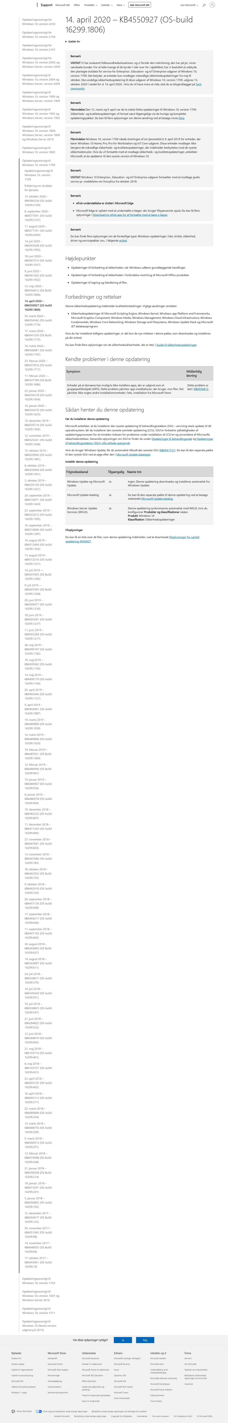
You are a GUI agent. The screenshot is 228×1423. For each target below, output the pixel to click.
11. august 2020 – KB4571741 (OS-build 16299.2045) (38, 230)
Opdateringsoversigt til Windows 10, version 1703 (38, 1281)
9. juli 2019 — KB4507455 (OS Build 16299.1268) (38, 589)
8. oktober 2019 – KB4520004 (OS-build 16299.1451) (38, 470)
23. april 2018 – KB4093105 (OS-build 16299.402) (38, 1083)
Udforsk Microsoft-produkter (23, 1386)
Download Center (55, 1364)
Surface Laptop (17, 1364)
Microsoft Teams (121, 1392)
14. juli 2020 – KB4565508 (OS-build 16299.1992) (38, 245)
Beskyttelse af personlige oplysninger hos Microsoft (196, 1377)
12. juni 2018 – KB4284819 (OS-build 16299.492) (38, 1038)
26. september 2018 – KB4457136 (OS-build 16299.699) (38, 903)
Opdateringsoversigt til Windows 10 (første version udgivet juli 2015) (39, 1325)
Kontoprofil (52, 1358)
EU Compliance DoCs (183, 1416)
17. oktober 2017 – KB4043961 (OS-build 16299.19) (38, 1262)
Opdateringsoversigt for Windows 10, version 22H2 (39, 22)
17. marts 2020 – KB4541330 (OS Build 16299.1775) (38, 335)
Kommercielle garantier (58, 1392)
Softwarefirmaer (157, 1395)
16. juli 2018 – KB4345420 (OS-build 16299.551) (38, 993)
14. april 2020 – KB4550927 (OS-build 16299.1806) (38, 305)
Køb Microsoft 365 (139, 4)
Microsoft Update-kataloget (133, 454)
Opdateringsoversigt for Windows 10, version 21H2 (39, 34)
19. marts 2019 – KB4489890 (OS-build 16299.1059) (38, 724)
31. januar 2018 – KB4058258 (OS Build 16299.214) (38, 1172)
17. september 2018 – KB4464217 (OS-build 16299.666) (38, 918)
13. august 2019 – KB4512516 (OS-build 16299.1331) (38, 559)
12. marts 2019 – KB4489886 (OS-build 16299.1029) (38, 739)
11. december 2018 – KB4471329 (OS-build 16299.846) (38, 828)
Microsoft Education (90, 1358)
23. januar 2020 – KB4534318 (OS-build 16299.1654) (38, 395)
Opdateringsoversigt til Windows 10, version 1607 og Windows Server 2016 (40, 1295)
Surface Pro (16, 1358)
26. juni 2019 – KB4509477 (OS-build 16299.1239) (38, 604)
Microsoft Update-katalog (157, 498)
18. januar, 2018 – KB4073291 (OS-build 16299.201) (38, 1187)
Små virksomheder (122, 1398)
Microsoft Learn (157, 1364)
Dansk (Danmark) (24, 1411)
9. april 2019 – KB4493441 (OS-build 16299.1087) (38, 709)
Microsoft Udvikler (158, 1358)
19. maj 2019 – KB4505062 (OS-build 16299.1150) (38, 664)
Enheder (105, 4)
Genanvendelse (54, 1386)
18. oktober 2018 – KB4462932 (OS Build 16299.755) (38, 873)
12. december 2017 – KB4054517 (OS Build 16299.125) (38, 1217)
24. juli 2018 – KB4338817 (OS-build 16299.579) (38, 978)
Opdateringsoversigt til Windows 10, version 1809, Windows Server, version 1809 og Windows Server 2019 (41, 132)
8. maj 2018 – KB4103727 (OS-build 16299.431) (38, 1068)
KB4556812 (201, 389)
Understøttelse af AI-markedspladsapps (159, 1371)
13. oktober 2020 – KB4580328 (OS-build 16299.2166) (38, 200)
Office (77, 4)
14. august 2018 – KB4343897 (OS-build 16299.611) (38, 963)
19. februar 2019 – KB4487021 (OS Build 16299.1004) (38, 754)
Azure (116, 1369)
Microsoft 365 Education (92, 1375)
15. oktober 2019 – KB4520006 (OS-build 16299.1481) (38, 455)
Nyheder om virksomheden (196, 1369)
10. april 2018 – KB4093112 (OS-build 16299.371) (38, 1098)
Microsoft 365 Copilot (123, 1386)
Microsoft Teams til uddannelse (95, 1369)
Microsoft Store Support (58, 1369)
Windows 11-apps (19, 1392)
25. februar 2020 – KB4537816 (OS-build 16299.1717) (38, 365)
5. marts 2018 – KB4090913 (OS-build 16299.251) (38, 1142)
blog (181, 118)
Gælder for (74, 41)
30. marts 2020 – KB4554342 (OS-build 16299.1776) (38, 320)
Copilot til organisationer (22, 1369)
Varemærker (142, 1416)
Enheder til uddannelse (92, 1364)
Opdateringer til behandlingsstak (172, 439)
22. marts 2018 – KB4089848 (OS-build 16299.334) (38, 1113)
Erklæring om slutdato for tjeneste (38, 188)
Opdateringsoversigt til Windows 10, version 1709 (38, 163)
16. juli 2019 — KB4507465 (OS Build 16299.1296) (38, 574)
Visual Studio (156, 1401)
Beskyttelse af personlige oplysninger (90, 1416)
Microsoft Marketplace (160, 1384)
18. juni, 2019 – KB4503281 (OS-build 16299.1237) (38, 619)
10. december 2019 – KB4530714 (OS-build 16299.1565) (38, 425)
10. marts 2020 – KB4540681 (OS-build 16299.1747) (38, 350)
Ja (123, 1340)
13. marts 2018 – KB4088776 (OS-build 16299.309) (38, 1127)
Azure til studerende (91, 1401)
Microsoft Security (122, 1364)
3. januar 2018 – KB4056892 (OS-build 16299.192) (38, 1202)
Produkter (89, 4)
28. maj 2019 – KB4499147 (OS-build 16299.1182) (38, 649)
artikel (123, 240)
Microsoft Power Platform (161, 1389)
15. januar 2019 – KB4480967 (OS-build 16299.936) (38, 784)
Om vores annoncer (160, 1416)
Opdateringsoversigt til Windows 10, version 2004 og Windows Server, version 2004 (41, 79)
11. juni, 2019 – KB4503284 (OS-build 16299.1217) (38, 634)
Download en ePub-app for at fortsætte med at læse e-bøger (130, 215)
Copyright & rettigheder (121, 1416)
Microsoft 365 (62, 4)
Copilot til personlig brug (22, 1375)
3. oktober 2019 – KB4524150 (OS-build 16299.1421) (38, 484)
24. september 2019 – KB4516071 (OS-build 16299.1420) (38, 499)
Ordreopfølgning (55, 1381)
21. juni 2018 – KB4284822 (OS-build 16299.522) (38, 1023)
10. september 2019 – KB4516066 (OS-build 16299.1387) (38, 529)
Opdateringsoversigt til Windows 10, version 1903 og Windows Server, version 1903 (41, 113)
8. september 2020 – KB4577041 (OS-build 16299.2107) (38, 215)
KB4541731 (167, 450)
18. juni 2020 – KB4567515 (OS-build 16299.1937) (38, 260)
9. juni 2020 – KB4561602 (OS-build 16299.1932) (38, 275)
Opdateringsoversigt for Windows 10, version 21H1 (39, 47)
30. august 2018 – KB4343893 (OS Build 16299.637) (38, 948)
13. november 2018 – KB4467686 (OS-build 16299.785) (38, 858)
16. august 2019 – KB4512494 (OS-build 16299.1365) (38, 544)
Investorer (189, 1384)
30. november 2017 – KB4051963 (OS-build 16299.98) (38, 1232)
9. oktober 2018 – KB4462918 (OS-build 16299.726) (38, 888)
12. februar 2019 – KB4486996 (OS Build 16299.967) (38, 769)
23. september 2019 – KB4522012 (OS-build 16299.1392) (38, 514)
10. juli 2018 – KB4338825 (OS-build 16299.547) (38, 1008)
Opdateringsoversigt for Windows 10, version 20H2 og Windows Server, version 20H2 (41, 62)
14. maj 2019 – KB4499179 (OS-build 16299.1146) (38, 679)
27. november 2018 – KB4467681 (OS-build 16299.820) (38, 843)
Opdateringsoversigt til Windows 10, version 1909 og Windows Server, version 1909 (41, 96)
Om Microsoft (190, 1364)
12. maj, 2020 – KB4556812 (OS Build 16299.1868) (38, 290)
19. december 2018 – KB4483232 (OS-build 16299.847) (38, 813)
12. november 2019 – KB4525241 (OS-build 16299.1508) (38, 440)
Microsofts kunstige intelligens (127, 1358)
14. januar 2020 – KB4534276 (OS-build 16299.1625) (38, 410)
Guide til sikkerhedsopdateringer (176, 345)
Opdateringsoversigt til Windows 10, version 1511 (38, 1311)
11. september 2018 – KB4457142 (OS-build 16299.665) (38, 933)
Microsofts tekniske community (163, 1378)
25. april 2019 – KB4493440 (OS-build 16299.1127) (38, 694)
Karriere (188, 1358)
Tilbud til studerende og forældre (96, 1395)
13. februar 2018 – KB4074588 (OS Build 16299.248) (38, 1157)
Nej (145, 1340)
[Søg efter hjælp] (204, 5)
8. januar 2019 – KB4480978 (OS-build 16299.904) (38, 798)
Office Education (89, 1381)
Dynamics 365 (120, 1375)
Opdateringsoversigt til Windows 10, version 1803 (38, 150)
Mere (119, 4)
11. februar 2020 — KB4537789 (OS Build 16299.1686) (38, 380)
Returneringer (54, 1375)
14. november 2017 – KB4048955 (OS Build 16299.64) (38, 1247)
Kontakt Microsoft (61, 1416)
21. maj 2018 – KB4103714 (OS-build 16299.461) (38, 1053)
